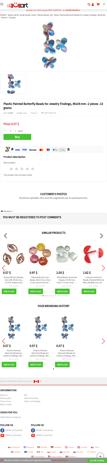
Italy (42, 452)
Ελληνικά (30, 447)
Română (44, 447)
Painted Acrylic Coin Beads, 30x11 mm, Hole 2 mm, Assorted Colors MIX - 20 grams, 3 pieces (40, 280)
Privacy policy (5, 398)
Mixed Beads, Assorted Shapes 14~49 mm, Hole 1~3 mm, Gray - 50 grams (67, 280)
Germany (57, 447)
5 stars (32, 168)
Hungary (17, 452)
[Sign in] (93, 4)
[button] (38, 295)
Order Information (31, 398)
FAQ (25, 395)
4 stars (27, 168)
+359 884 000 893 (71, 10)
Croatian (84, 447)
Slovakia (66, 452)
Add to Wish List (50, 113)
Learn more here (60, 460)
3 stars (22, 168)
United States (56, 456)
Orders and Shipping (32, 401)
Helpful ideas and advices (10, 417)
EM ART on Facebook (13, 430)
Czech (96, 447)
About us (4, 395)
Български (15, 447)
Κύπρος (93, 452)
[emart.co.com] (17, 5)
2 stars (16, 168)
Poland (53, 452)
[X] (1, 460)
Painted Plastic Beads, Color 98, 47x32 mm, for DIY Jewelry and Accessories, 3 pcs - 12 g (13, 280)
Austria (71, 447)
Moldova (72, 456)
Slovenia (80, 452)
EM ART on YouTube (13, 435)
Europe (30, 452)
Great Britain (39, 456)
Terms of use (5, 401)
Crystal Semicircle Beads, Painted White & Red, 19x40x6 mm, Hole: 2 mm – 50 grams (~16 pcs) (93, 280)
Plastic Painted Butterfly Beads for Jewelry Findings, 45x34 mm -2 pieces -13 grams (13, 353)
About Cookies (6, 404)
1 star (11, 168)
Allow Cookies (97, 460)
